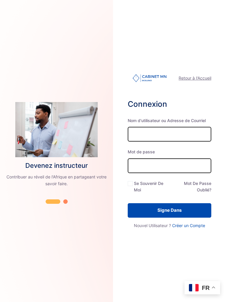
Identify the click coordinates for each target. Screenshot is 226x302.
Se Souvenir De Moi (148, 186)
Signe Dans (169, 210)
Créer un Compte (188, 225)
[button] (53, 201)
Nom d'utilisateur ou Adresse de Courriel (167, 120)
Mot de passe (141, 151)
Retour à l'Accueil (195, 78)
